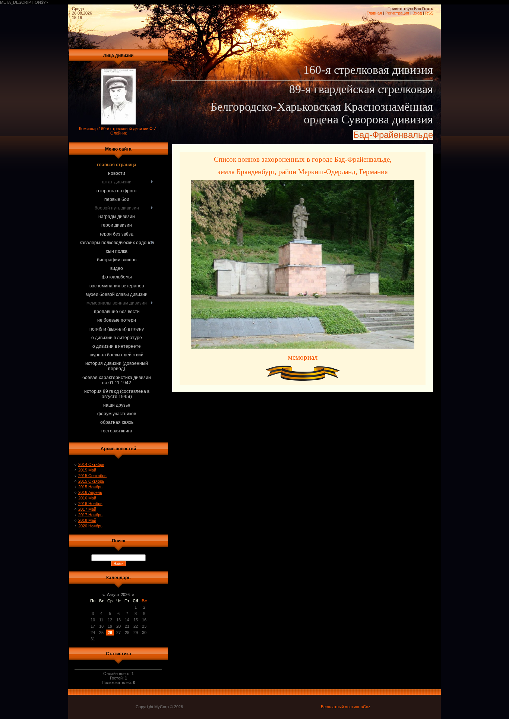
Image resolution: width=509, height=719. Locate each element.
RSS (429, 13)
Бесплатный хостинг (340, 706)
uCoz (365, 706)
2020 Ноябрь (90, 526)
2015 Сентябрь (92, 475)
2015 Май (87, 470)
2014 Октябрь (91, 464)
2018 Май (87, 520)
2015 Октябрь (91, 481)
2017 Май (87, 509)
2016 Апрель (90, 492)
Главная (374, 13)
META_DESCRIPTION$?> (216, 216)
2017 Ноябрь (90, 515)
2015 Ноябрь (90, 487)
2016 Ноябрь (90, 503)
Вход (417, 13)
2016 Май (87, 498)
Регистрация (397, 13)
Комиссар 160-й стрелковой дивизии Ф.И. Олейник (118, 130)
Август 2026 (118, 594)
